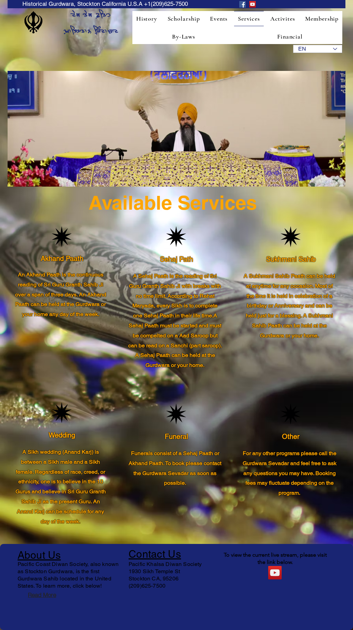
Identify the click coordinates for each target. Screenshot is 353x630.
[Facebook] (242, 4)
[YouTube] (252, 4)
